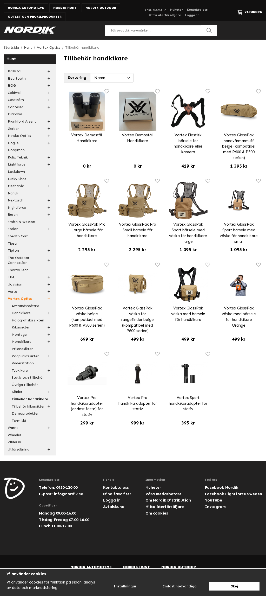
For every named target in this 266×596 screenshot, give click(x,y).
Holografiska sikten (28, 320)
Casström (16, 100)
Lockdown (16, 171)
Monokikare (21, 341)
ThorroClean (18, 270)
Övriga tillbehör (25, 385)
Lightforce (16, 164)
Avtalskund (113, 506)
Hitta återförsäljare (165, 15)
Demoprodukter (25, 413)
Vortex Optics (20, 298)
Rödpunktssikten (25, 356)
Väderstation (23, 363)
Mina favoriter (117, 494)
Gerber (13, 128)
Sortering (77, 77)
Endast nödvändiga (180, 586)
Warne (13, 428)
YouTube (213, 500)
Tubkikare (20, 370)
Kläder (17, 392)
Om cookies (156, 513)
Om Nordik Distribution (168, 500)
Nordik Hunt (64, 8)
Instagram (215, 506)
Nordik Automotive (26, 8)
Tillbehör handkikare (30, 399)
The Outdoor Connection (18, 260)
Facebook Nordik (221, 487)
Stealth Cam (18, 236)
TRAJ (12, 277)
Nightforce (17, 207)
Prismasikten (23, 349)
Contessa (15, 107)
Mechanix (16, 186)
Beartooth (17, 78)
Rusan (13, 214)
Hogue (13, 143)
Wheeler (14, 435)
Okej (234, 586)
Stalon (13, 229)
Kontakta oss (197, 9)
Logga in (192, 15)
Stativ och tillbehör (28, 377)
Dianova (15, 114)
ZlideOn (14, 442)
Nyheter (176, 9)
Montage (19, 334)
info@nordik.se (68, 494)
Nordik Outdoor (100, 8)
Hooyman (16, 150)
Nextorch (15, 200)
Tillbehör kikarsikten (28, 406)
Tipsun (13, 243)
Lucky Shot (17, 179)
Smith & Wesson (21, 222)
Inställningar (125, 586)
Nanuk (13, 193)
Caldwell (14, 93)
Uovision (15, 284)
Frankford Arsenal (22, 121)
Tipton (13, 250)
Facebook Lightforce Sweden (233, 494)
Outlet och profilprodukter (35, 16)
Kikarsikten (21, 327)
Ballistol (14, 71)
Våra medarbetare (163, 494)
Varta (12, 291)
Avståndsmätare (25, 306)
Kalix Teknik (18, 157)
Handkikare (21, 313)
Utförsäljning (18, 449)
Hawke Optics (19, 136)
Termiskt (19, 421)
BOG (12, 85)
